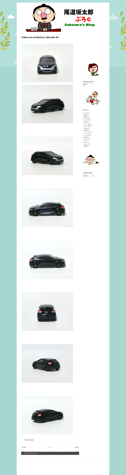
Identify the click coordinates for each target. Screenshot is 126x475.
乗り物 (85, 137)
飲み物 (85, 121)
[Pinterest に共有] (33, 440)
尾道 (85, 116)
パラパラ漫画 (87, 125)
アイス (85, 142)
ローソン (86, 123)
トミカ (85, 113)
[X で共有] (29, 440)
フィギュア (86, 135)
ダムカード (86, 144)
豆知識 (85, 146)
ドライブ (86, 126)
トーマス (86, 120)
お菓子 (85, 118)
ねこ (85, 140)
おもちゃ (86, 139)
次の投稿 (24, 447)
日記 (85, 114)
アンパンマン (87, 132)
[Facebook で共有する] (31, 440)
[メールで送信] (25, 440)
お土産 (85, 128)
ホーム (50, 447)
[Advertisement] (93, 45)
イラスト (86, 133)
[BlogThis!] (27, 440)
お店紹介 (86, 130)
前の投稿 (77, 447)
